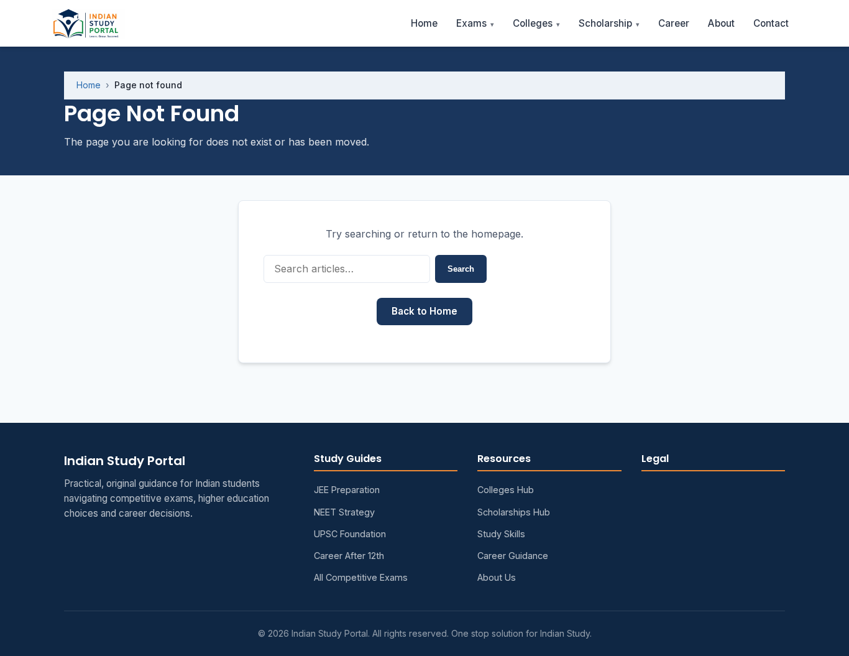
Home (424, 23)
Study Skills (501, 534)
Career (673, 23)
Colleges (533, 23)
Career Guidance (512, 555)
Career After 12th (349, 555)
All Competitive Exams (361, 577)
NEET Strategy (344, 512)
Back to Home (424, 311)
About (721, 23)
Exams (471, 23)
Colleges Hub (505, 489)
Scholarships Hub (513, 512)
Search (460, 269)
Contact (771, 23)
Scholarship (605, 23)
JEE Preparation (347, 489)
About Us (496, 577)
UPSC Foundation (350, 534)
